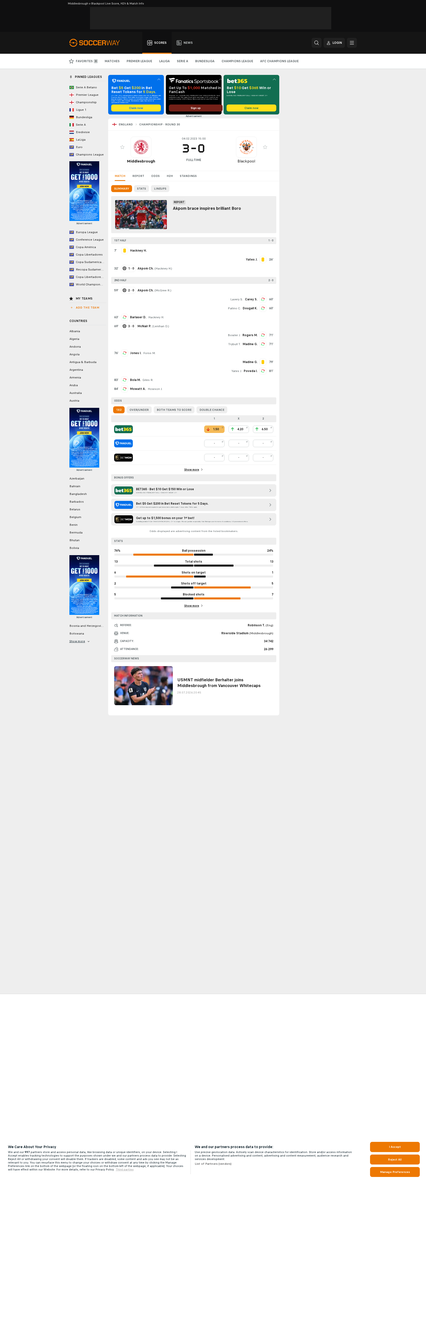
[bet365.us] (123, 429)
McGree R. (162, 290)
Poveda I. (250, 371)
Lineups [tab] (160, 188)
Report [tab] (138, 176)
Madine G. (250, 344)
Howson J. (155, 389)
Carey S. (251, 299)
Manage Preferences (395, 1172)
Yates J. (237, 371)
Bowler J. (234, 335)
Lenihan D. (160, 326)
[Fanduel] (123, 443)
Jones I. (135, 353)
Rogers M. (249, 335)
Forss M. (149, 353)
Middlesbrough (141, 161)
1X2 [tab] (119, 410)
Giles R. (147, 380)
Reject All (395, 1159)
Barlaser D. (138, 317)
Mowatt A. (138, 389)
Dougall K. (250, 308)
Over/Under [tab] (139, 410)
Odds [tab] (155, 176)
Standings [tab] (188, 176)
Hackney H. (163, 268)
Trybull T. (234, 344)
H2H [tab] (170, 176)
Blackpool (246, 161)
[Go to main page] (97, 43)
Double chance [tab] (211, 410)
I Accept (395, 1147)
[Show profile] (141, 147)
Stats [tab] (141, 188)
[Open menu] (352, 43)
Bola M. (135, 380)
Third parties (125, 1169)
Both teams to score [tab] (174, 410)
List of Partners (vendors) (213, 1164)
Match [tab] (120, 176)
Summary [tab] (121, 188)
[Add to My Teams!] (122, 147)
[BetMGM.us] (123, 458)
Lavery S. (236, 299)
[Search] (317, 43)
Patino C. (234, 308)
